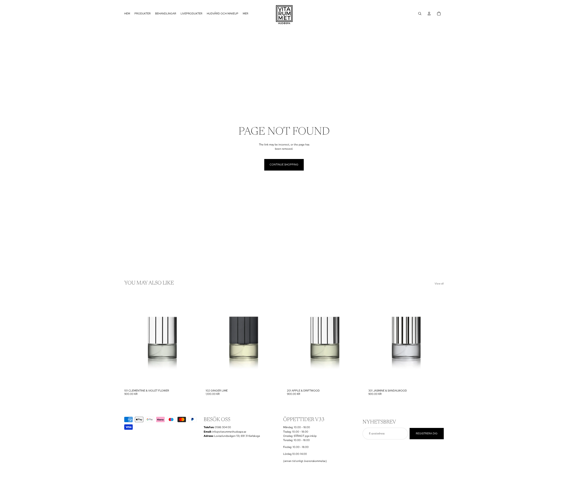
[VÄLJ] (193, 380)
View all (439, 283)
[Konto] (429, 13)
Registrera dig (427, 433)
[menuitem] (245, 13)
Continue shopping (284, 164)
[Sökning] (420, 13)
